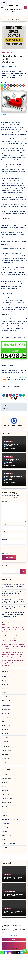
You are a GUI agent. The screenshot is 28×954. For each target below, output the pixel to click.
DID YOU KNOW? (6, 803)
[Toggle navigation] (2, 7)
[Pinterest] (23, 85)
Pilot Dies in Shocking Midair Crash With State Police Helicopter (14, 607)
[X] (11, 85)
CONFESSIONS (7, 52)
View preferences (14, 948)
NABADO (13, 6)
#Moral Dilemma (12, 75)
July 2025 (5, 729)
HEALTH (4, 815)
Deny (14, 944)
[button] (25, 920)
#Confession (13, 71)
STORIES (4, 839)
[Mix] (2, 88)
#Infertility (10, 73)
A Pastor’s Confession (11, 444)
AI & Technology (7, 778)
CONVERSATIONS (7, 798)
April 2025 (5, 742)
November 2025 (6, 713)
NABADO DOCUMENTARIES (10, 819)
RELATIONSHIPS (6, 835)
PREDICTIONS (6, 827)
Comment (5, 501)
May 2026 (5, 688)
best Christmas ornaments (10, 636)
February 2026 (6, 701)
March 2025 (5, 746)
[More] (8, 88)
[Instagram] (8, 85)
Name (4, 524)
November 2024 (7, 762)
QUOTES (4, 831)
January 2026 (6, 705)
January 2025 (6, 754)
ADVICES (4, 774)
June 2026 (5, 684)
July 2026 (5, 680)
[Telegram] (5, 88)
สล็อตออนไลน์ (6, 644)
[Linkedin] (20, 85)
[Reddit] (17, 85)
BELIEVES (5, 786)
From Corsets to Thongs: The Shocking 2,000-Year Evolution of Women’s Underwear (13, 593)
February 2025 (6, 750)
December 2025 (6, 709)
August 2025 (6, 725)
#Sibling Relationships (8, 77)
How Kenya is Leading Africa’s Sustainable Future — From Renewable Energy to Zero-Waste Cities (13, 655)
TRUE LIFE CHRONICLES (9, 844)
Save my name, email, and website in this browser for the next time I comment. (13, 551)
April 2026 (5, 693)
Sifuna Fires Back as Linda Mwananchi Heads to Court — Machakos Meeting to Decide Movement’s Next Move (13, 601)
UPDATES (5, 848)
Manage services (13, 935)
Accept (14, 939)
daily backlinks (6, 627)
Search (4, 566)
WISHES (4, 852)
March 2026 (5, 697)
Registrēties (5, 652)
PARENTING (5, 823)
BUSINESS (5, 790)
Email (4, 531)
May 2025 (5, 738)
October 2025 (6, 717)
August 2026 (6, 676)
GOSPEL (4, 811)
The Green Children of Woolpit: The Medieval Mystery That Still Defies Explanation (14, 630)
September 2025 (7, 721)
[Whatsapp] (2, 85)
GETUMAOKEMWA (11, 66)
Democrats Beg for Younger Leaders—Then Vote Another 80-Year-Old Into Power (13, 586)
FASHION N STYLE (7, 807)
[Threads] (14, 85)
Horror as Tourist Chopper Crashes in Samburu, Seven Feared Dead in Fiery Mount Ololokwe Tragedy (13, 614)
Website (4, 539)
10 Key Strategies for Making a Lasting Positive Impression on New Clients (13, 638)
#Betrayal (6, 71)
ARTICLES (5, 782)
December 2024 (7, 758)
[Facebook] (5, 85)
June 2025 (5, 734)
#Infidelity (16, 73)
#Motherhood (21, 75)
